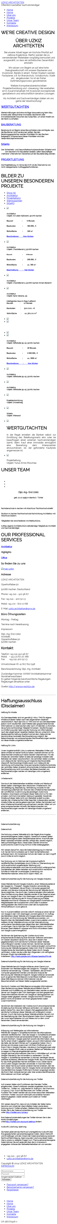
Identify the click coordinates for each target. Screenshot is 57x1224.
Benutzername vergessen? (20, 1187)
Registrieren (13, 1190)
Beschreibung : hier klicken (20, 270)
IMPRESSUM (7, 1166)
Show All (11, 193)
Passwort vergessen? (17, 1184)
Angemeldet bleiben (11, 1177)
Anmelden (6, 1180)
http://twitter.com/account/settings (20, 1122)
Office (4, 557)
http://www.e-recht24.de (21, 686)
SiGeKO (11, 203)
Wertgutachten (14, 200)
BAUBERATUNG (11, 124)
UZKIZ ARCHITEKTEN (12, 2)
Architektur (12, 195)
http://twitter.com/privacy (17, 1112)
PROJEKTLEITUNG (12, 159)
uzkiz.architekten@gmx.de (22, 608)
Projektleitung (14, 198)
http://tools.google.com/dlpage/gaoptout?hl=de (31, 956)
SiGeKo (5, 144)
